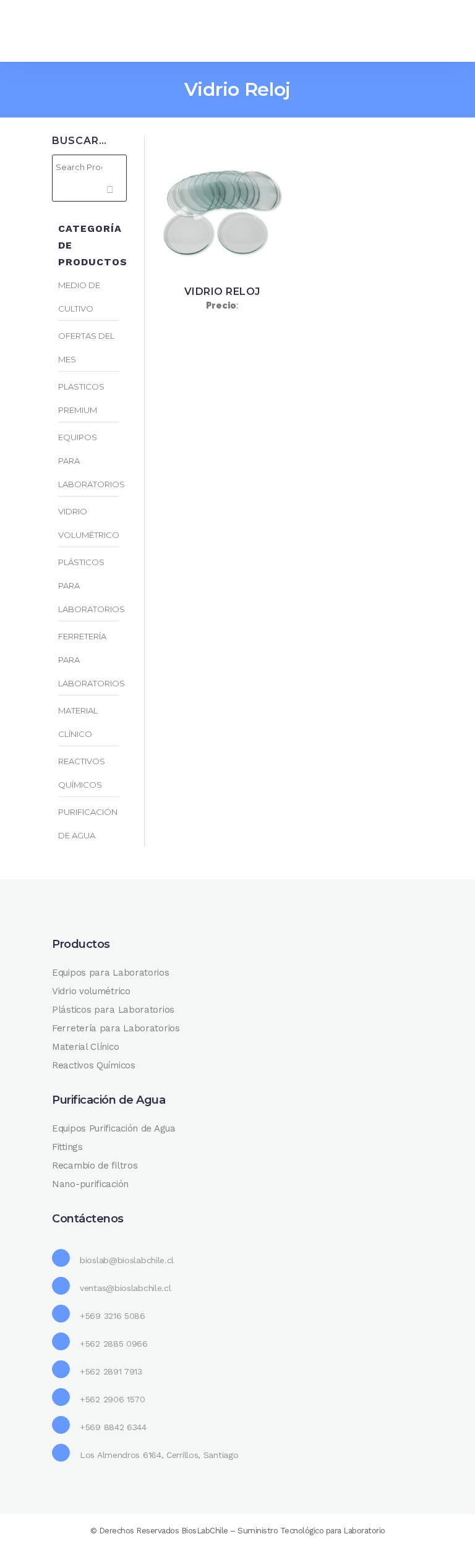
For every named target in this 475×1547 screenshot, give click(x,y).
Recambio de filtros (94, 1165)
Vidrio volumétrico (91, 991)
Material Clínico (85, 1046)
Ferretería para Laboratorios (116, 1028)
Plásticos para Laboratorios (113, 1009)
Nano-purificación (90, 1184)
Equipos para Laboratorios (110, 972)
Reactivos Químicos (93, 1065)
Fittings (67, 1147)
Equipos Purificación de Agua (114, 1128)
